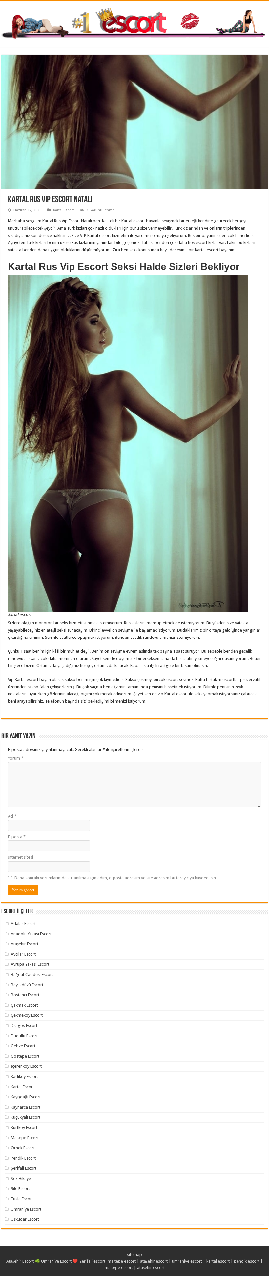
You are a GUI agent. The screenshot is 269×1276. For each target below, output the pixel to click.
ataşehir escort (154, 1261)
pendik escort (246, 1261)
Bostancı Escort (25, 994)
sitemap (134, 1254)
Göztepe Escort (25, 1056)
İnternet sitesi (20, 857)
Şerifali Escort (23, 1168)
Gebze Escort (23, 1045)
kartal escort (218, 1261)
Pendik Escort (23, 1158)
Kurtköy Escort (24, 1127)
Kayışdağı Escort (26, 1096)
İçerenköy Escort (26, 1066)
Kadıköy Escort (24, 1076)
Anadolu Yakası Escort (31, 933)
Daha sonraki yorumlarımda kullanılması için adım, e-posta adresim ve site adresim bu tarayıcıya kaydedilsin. (115, 877)
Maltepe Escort (25, 1137)
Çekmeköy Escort (27, 1015)
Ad (12, 816)
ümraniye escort (187, 1261)
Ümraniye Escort (26, 1209)
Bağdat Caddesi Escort (32, 974)
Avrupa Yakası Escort (30, 964)
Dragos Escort (24, 1025)
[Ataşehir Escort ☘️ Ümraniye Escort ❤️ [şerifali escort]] (134, 23)
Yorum (15, 758)
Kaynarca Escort (25, 1107)
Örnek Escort (23, 1147)
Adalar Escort (23, 923)
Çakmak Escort (24, 1005)
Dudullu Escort (24, 1035)
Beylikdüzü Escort (27, 984)
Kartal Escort (63, 210)
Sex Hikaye (21, 1178)
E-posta (17, 836)
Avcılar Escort (23, 954)
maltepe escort (122, 1261)
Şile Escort (20, 1188)
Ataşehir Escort (24, 943)
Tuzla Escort (22, 1198)
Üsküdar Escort (25, 1219)
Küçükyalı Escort (25, 1117)
